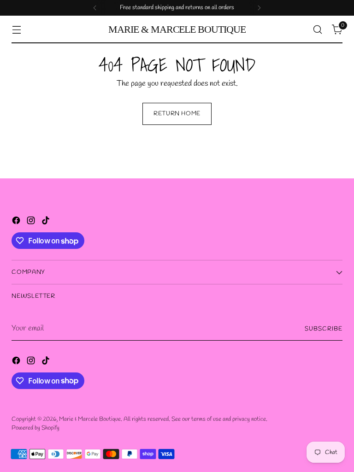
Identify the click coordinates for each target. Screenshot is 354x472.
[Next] (259, 8)
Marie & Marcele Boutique (90, 419)
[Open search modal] (317, 29)
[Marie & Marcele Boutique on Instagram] (31, 222)
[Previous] (95, 8)
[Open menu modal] (16, 29)
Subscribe (323, 329)
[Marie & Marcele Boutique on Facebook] (17, 222)
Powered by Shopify (35, 428)
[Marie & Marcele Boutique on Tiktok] (46, 222)
